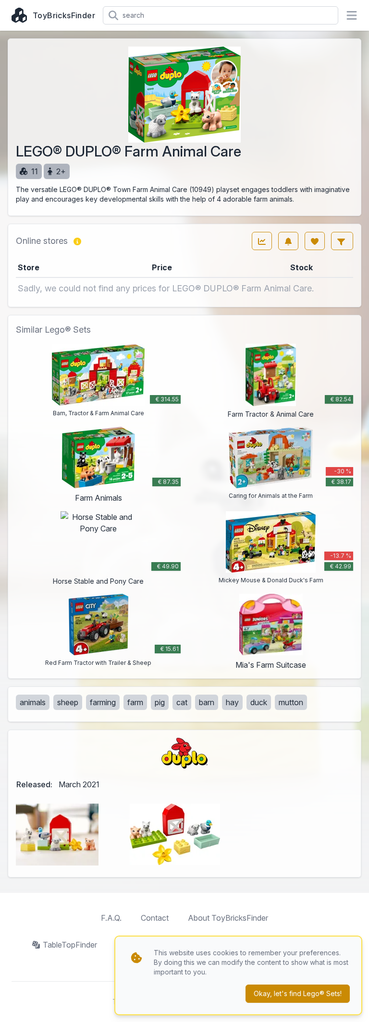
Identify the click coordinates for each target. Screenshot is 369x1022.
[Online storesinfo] (77, 241)
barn (206, 702)
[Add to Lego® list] (315, 241)
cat (181, 702)
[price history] (262, 241)
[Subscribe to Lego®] (288, 241)
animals (33, 702)
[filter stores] (342, 241)
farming (103, 702)
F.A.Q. (111, 918)
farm (135, 702)
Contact (155, 918)
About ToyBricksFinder (228, 918)
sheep (67, 702)
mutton (291, 702)
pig (160, 702)
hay (232, 702)
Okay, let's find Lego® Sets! (298, 993)
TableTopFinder (70, 945)
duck (258, 702)
